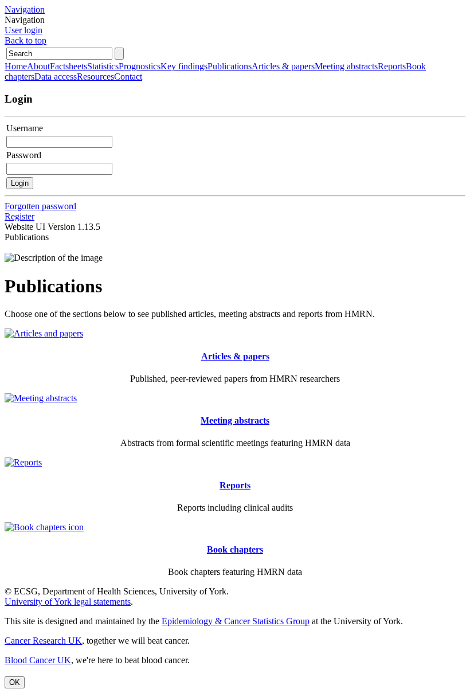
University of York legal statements (68, 601)
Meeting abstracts (235, 420)
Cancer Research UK (43, 640)
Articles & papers (235, 356)
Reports (235, 485)
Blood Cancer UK (38, 660)
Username (24, 128)
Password (23, 155)
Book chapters (235, 549)
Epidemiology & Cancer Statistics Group (236, 621)
